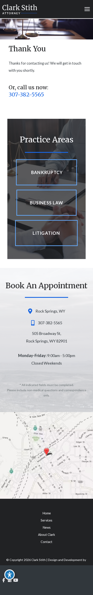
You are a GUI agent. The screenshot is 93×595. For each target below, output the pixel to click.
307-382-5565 (26, 94)
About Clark (46, 534)
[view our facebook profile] (3, 580)
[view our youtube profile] (15, 580)
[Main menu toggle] (87, 9)
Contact (46, 542)
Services (46, 520)
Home (46, 513)
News (47, 527)
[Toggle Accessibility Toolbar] (9, 574)
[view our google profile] (10, 580)
